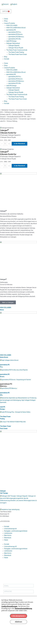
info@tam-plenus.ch (6, 519)
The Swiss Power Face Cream (17, 54)
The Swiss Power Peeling (16, 52)
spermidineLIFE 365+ (14, 39)
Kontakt (6, 59)
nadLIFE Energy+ (11, 41)
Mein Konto (7, 535)
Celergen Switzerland (13, 43)
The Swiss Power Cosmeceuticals (16, 50)
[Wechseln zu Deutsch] (5, 4)
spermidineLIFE (11, 30)
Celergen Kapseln (13, 45)
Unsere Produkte (9, 23)
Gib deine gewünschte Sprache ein (12, 595)
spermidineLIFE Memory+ (16, 36)
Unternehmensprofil (10, 528)
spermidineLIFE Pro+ (14, 32)
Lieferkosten (8, 533)
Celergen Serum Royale (15, 47)
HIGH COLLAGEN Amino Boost (16, 27)
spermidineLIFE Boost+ (15, 34)
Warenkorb (7, 537)
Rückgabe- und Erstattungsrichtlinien (15, 531)
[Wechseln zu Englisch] (13, 4)
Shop (5, 21)
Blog (5, 56)
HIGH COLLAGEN (11, 25)
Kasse (6, 540)
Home (6, 19)
